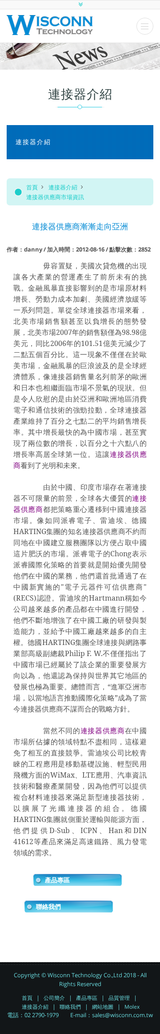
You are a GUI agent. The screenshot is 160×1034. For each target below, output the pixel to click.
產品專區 (57, 880)
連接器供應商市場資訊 (55, 197)
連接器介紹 (62, 187)
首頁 (32, 187)
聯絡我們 (48, 906)
